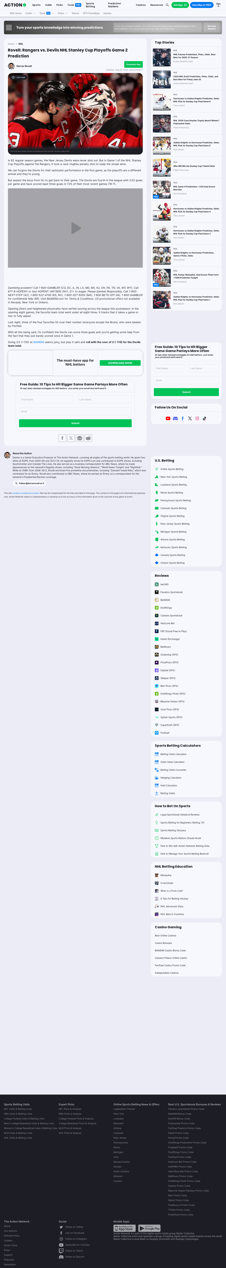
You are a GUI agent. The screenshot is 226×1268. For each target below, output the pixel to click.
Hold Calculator (168, 785)
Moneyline (165, 875)
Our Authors (10, 1230)
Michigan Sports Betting (173, 531)
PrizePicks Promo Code (180, 1214)
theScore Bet (167, 623)
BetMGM (38, 342)
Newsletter (10, 1264)
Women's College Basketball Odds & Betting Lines (30, 1128)
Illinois (116, 1147)
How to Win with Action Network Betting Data (184, 845)
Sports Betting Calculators (178, 746)
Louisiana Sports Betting (173, 484)
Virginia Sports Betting (172, 515)
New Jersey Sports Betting (175, 523)
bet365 (164, 584)
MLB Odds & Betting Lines (18, 1133)
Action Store (10, 1245)
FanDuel (164, 732)
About (7, 1226)
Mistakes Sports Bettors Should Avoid (180, 838)
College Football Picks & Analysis (76, 1118)
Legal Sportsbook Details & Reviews (179, 814)
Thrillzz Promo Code (179, 1209)
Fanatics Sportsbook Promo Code (186, 1108)
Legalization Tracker (124, 1108)
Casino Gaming (168, 927)
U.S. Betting (164, 460)
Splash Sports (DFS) (171, 717)
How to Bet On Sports (172, 806)
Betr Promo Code (177, 1195)
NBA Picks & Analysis (70, 1113)
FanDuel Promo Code (179, 1157)
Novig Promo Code (178, 1137)
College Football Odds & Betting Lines (24, 1118)
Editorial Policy (12, 1235)
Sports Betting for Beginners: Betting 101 (182, 822)
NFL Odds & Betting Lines (18, 1108)
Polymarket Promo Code (181, 1123)
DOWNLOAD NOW (120, 363)
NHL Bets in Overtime (172, 914)
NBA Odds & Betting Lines (18, 1113)
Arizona (117, 1128)
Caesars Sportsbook (171, 615)
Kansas (117, 1166)
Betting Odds (167, 793)
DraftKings (166, 607)
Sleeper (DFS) (168, 678)
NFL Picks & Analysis (70, 1108)
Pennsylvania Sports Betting (175, 500)
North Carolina (121, 1171)
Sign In (218, 4)
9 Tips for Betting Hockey (174, 898)
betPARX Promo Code (180, 1166)
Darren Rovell (24, 66)
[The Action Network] (15, 5)
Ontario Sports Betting (172, 562)
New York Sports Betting (173, 476)
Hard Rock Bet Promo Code (183, 1171)
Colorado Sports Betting (173, 508)
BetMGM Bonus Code (179, 1113)
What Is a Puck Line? (171, 890)
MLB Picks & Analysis (70, 1128)
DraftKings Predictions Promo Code (187, 1142)
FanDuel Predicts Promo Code (184, 1128)
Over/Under (166, 883)
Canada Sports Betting (172, 555)
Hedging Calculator (170, 777)
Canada (117, 1181)
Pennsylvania (120, 1142)
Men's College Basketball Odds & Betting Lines (29, 1123)
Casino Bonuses (163, 943)
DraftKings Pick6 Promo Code (184, 1181)
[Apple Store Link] (124, 1228)
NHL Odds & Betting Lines (18, 1137)
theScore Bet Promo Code (182, 1161)
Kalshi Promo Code (178, 1133)
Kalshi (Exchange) (170, 639)
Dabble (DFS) (167, 670)
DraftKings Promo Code (181, 1152)
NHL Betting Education (174, 866)
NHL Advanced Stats (171, 906)
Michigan (118, 1152)
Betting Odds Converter (173, 769)
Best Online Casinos (165, 935)
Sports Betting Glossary (173, 830)
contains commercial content (25, 493)
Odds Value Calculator (172, 761)
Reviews (162, 576)
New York (118, 1113)
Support (8, 1254)
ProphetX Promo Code (180, 1147)
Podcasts (9, 1259)
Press (7, 1250)
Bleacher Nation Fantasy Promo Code (188, 1190)
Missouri (117, 1176)
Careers (8, 1240)
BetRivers (165, 646)
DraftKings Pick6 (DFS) (172, 693)
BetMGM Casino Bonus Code (170, 950)
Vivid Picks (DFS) (169, 709)
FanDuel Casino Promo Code (170, 965)
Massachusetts (121, 1161)
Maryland (118, 1123)
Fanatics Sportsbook (171, 592)
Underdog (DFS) (169, 654)
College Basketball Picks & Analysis (77, 1123)
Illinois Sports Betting (171, 492)
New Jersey (119, 1137)
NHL (21, 43)
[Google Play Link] (149, 1228)
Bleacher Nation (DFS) (172, 701)
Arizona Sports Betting (172, 539)
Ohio (115, 1157)
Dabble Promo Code (179, 1185)
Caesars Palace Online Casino (171, 957)
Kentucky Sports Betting (173, 547)
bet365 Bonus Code (179, 1118)
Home (11, 43)
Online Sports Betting (171, 469)
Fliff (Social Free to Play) (173, 631)
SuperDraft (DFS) (169, 725)
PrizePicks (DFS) (169, 662)
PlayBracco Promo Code (181, 1205)
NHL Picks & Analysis (70, 1133)
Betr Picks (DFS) (169, 685)
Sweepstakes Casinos (167, 972)
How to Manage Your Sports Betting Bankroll (184, 853)
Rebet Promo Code (178, 1200)
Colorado (118, 1133)
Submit (75, 423)
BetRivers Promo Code (180, 1176)
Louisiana (118, 1118)
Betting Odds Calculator (173, 754)
